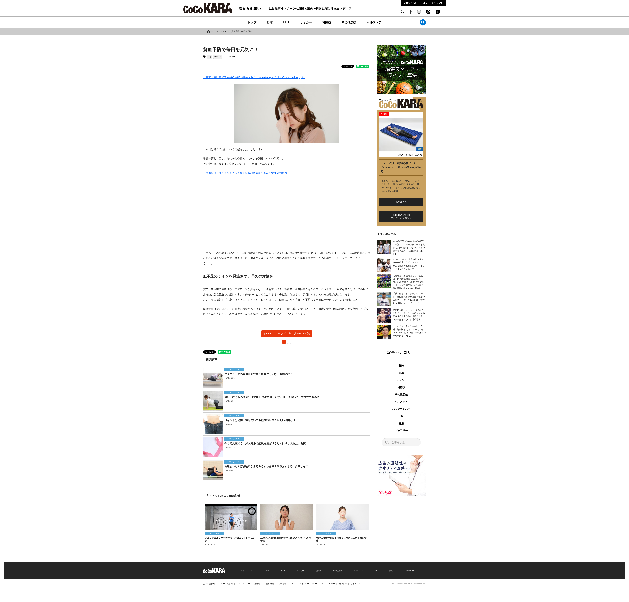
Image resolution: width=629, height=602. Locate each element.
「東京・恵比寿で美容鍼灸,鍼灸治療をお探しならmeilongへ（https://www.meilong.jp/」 (254, 77)
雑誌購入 (258, 584)
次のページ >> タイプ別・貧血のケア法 (287, 333)
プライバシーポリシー (307, 584)
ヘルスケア (374, 22)
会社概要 (270, 584)
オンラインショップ (432, 3)
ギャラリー (401, 430)
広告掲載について (286, 584)
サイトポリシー (328, 584)
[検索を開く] (423, 22)
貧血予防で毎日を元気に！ (243, 31)
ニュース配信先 (226, 584)
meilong (217, 57)
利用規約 (343, 584)
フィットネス (220, 31)
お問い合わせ (410, 3)
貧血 (209, 57)
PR (401, 416)
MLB (286, 22)
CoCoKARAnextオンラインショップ (401, 216)
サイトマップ (356, 584)
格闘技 (326, 22)
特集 (401, 423)
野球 (270, 22)
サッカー (306, 22)
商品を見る (401, 202)
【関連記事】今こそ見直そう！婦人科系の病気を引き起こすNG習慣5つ (245, 173)
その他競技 (349, 22)
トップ (252, 22)
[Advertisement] (286, 213)
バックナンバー (401, 409)
